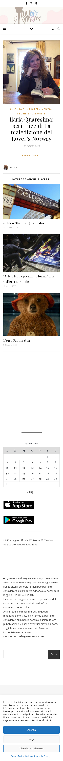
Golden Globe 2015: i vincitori (24, 223)
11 (15, 468)
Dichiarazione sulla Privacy (38, 756)
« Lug (30, 492)
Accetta (31, 729)
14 (39, 468)
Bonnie (13, 167)
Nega (31, 739)
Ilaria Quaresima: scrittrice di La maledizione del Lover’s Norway (32, 128)
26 (23, 479)
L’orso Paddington (16, 340)
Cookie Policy (17, 756)
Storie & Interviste (31, 113)
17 (7, 473)
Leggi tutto (31, 155)
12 (23, 468)
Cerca (54, 654)
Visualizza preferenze (31, 748)
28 (39, 479)
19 (23, 473)
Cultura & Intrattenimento (30, 109)
